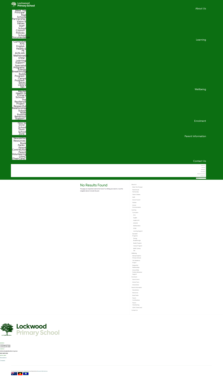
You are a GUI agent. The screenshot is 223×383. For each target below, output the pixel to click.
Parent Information (195, 136)
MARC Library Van (22, 84)
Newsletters (20, 138)
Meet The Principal (20, 11)
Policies (20, 32)
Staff (22, 25)
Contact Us (199, 161)
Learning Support (20, 61)
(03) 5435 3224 (4, 353)
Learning (201, 39)
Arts (22, 43)
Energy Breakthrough (20, 70)
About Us (200, 8)
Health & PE (21, 49)
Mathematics (21, 55)
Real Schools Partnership (19, 16)
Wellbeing (200, 89)
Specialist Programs (20, 66)
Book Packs (22, 144)
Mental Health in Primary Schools (21, 94)
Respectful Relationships (19, 107)
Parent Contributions (20, 148)
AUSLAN (20, 53)
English (20, 46)
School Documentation (21, 36)
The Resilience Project (20, 101)
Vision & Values (21, 22)
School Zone (22, 132)
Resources (19, 140)
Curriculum (135, 212)
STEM (21, 58)
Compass (2, 360)
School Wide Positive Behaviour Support (20, 114)
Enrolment (200, 120)
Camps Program (20, 79)
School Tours (22, 128)
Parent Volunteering (19, 153)
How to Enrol (22, 123)
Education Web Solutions (42, 371)
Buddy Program (20, 74)
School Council (21, 29)
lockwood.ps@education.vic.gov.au (8, 351)
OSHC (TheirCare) (19, 157)
